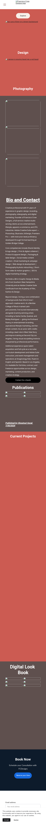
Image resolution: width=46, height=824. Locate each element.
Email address (10, 802)
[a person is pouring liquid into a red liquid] (23, 75)
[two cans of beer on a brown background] (23, 38)
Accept (6, 820)
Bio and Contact (23, 200)
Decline (16, 820)
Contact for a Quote (23, 380)
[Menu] (4, 5)
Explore (23, 16)
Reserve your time (23, 775)
